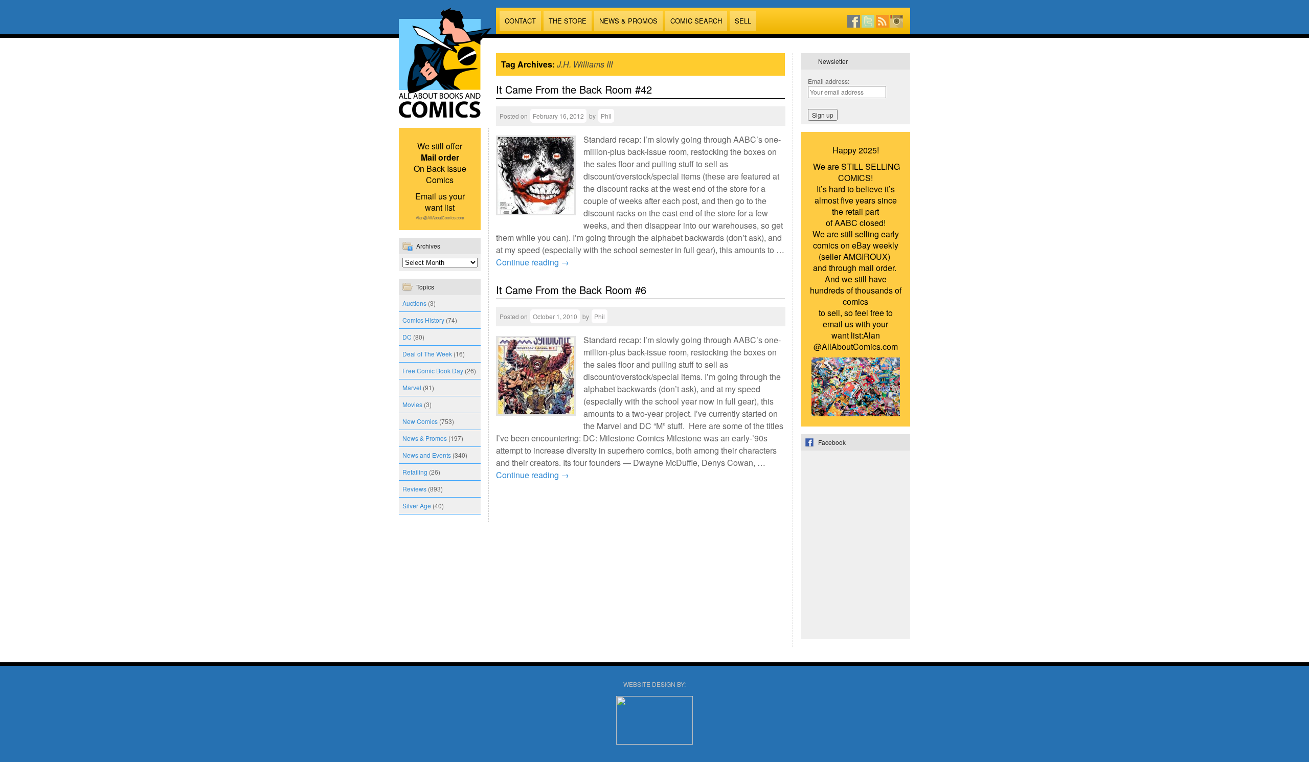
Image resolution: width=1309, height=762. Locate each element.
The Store (567, 21)
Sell (743, 21)
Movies (412, 404)
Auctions (414, 303)
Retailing (414, 471)
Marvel (411, 387)
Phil (606, 115)
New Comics (420, 421)
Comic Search (696, 21)
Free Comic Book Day (432, 370)
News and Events (426, 455)
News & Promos (628, 21)
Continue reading (532, 262)
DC (407, 336)
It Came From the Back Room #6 (571, 289)
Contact (520, 21)
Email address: (828, 81)
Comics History (423, 320)
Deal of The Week (427, 353)
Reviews (414, 488)
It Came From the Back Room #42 (574, 89)
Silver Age (416, 505)
